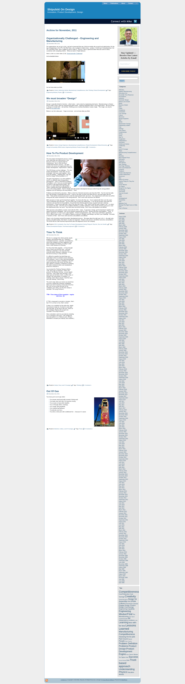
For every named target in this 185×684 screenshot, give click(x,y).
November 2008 (123, 564)
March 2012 (122, 510)
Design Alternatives (123, 599)
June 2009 (122, 562)
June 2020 (122, 342)
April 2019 (121, 365)
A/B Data (121, 90)
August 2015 (122, 440)
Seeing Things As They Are (90, 224)
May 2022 (121, 303)
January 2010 (122, 554)
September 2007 (123, 572)
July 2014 (121, 462)
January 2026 (122, 228)
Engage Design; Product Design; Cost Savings (127, 606)
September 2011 (123, 520)
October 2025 (122, 233)
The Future (122, 191)
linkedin (135, 21)
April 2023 (121, 284)
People (122, 641)
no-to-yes (130, 637)
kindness (132, 620)
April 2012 (121, 508)
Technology (122, 190)
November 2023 (123, 272)
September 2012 (123, 499)
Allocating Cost (123, 93)
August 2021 (122, 318)
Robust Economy (102, 145)
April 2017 (121, 406)
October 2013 (122, 477)
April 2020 (121, 345)
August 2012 (122, 501)
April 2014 (121, 467)
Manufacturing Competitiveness (77, 90)
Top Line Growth (102, 224)
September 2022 (123, 296)
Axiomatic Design (124, 100)
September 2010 (123, 540)
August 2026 (122, 216)
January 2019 (122, 371)
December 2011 (123, 515)
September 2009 (123, 560)
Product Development (99, 90)
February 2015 (123, 450)
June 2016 (122, 423)
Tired (80, 429)
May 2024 (121, 262)
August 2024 (122, 257)
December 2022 (123, 291)
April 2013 (121, 487)
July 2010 (121, 543)
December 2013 (123, 474)
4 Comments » (68, 92)
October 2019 (122, 355)
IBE (129, 618)
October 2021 (122, 315)
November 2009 (123, 557)
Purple (59, 92)
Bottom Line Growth (124, 101)
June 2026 (122, 220)
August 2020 (122, 338)
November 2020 (123, 333)
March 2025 (122, 245)
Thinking (79, 385)
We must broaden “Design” (61, 98)
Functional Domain (123, 618)
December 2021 (123, 311)
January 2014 (122, 472)
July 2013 (121, 482)
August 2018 (122, 379)
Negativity (121, 161)
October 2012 (122, 498)
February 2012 (123, 511)
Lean (120, 147)
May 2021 (121, 323)
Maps (120, 154)
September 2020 (123, 337)
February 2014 (123, 471)
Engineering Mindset (52, 92)
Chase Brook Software (108, 680)
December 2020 (123, 332)
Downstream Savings (125, 123)
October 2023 (122, 274)
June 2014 (122, 464)
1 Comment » (87, 385)
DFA (120, 120)
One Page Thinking (124, 166)
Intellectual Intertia (63, 90)
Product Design (81, 147)
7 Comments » (92, 147)
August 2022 (122, 298)
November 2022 (123, 293)
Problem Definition (128, 643)
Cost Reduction (124, 594)
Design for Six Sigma (125, 188)
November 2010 (123, 537)
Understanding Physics (127, 670)
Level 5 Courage (65, 385)
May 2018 (121, 384)
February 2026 (123, 226)
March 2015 (122, 448)
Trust (120, 196)
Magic (120, 150)
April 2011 (121, 528)
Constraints (60, 224)
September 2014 (123, 459)
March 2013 (122, 489)
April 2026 (121, 223)
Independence (123, 140)
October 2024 (122, 254)
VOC (120, 201)
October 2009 (122, 559)
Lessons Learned (127, 627)
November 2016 (123, 415)
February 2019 (123, 369)
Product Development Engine (54, 226)
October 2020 (122, 335)
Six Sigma (122, 186)
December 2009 (123, 555)
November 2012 (123, 496)
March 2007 (122, 576)
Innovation (122, 142)
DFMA (120, 122)
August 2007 (122, 574)
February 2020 (123, 349)
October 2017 (122, 396)
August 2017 (122, 399)
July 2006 (121, 579)
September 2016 (123, 418)
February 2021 (123, 328)
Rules (127, 654)
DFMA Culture (61, 147)
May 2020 (121, 343)
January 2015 (122, 452)
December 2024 (123, 250)
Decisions (121, 117)
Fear (65, 224)
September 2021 (123, 316)
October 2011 (122, 518)
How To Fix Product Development (64, 153)
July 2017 (121, 401)
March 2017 (122, 408)
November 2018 (123, 374)
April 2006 (121, 582)
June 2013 (122, 484)
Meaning (121, 156)
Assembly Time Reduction (126, 95)
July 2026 (121, 218)
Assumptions (122, 96)
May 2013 (121, 486)
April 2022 (121, 304)
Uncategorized (123, 198)
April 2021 (121, 325)
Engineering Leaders (124, 125)
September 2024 (123, 255)
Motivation (122, 159)
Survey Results (122, 660)
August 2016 (122, 420)
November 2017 (123, 394)
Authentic (56, 429)
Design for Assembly (52, 147)
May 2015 (121, 445)
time (128, 660)
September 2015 (123, 438)
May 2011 (121, 526)
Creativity (130, 596)
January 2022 (122, 310)
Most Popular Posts (124, 157)
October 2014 (122, 457)
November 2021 (123, 313)
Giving (120, 134)
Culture (56, 90)
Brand (120, 103)
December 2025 (123, 230)
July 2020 (121, 340)
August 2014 (122, 460)
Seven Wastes (123, 184)
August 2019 (122, 359)
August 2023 (122, 277)
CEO (55, 224)
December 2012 (123, 494)
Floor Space (122, 130)
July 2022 (121, 299)
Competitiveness (129, 591)
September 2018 (123, 377)
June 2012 (122, 504)
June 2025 (122, 240)
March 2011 (122, 530)
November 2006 (123, 577)
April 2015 (121, 447)
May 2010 (121, 547)
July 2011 (121, 523)
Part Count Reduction (125, 167)
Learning (123, 622)
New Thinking (89, 90)
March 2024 (122, 265)
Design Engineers (63, 145)
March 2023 (122, 286)
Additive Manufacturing (125, 91)
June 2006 (122, 581)
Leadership (122, 145)
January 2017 (122, 411)
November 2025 (123, 232)
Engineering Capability (127, 609)
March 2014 (122, 469)
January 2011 (122, 533)
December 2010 (123, 535)
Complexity (122, 110)
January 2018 (122, 391)
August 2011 (122, 521)
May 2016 (121, 425)
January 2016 (122, 432)
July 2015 (121, 442)
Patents (130, 639)
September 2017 (123, 398)
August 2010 (122, 542)
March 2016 (122, 428)
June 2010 (122, 545)
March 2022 (122, 306)
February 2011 (123, 532)
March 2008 (122, 571)
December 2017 (123, 393)
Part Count (123, 639)
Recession (122, 176)
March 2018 (122, 388)
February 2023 (123, 288)
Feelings (121, 128)
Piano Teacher (128, 641)
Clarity (120, 108)
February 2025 (123, 247)
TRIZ (120, 195)
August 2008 (122, 567)
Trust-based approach (68, 226)
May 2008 (121, 569)
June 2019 (122, 362)
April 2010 (121, 548)
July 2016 (121, 421)
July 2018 (121, 381)
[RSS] (46, 680)
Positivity (121, 169)
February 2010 (123, 552)
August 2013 (122, 481)
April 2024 (121, 264)
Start (127, 657)
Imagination (122, 139)
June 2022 (122, 301)
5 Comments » (81, 226)
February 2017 (123, 410)
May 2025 (121, 242)
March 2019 (122, 367)
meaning (122, 637)
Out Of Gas (52, 391)
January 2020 (122, 350)
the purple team (55, 108)
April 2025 (121, 243)
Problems (121, 171)
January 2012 (122, 513)
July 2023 (121, 279)
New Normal (122, 162)
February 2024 (123, 267)
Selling (121, 183)
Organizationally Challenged (74, 53)
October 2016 (122, 416)
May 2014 (121, 465)
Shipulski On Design (61, 9)
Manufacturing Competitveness (127, 632)
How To (69, 224)
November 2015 (123, 435)
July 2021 (121, 320)
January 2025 (122, 249)
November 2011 (123, 516)
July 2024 (121, 259)
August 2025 (122, 237)
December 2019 (123, 352)
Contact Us (64, 680)
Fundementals (123, 132)
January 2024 (122, 269)
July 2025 (121, 238)
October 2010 (122, 538)
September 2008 (123, 565)
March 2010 (122, 550)
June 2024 (122, 260)
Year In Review (123, 208)
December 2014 (123, 454)
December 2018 (123, 372)
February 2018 (123, 389)
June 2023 (122, 281)
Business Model (123, 105)
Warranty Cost (123, 203)
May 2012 (121, 506)
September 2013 (123, 479)
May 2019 (121, 364)
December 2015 (123, 433)
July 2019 (121, 360)
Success (133, 656)
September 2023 (123, 276)
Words (121, 674)
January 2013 (122, 493)
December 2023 (123, 271)
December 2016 (123, 413)
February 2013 (123, 491)
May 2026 (121, 221)
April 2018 (121, 386)
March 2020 (122, 347)
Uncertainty (122, 200)
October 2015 (122, 437)
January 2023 (122, 289)
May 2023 (121, 282)
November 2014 (123, 455)
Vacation (131, 672)
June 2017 (122, 403)
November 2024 (123, 252)
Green (120, 135)
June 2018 (122, 382)
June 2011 (121, 525)
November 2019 (123, 354)
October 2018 (122, 376)
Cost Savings (122, 113)
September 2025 (123, 235)
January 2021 (122, 330)
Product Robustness (124, 174)
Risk (120, 178)
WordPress (124, 680)
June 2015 (122, 443)
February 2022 (123, 308)
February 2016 (123, 430)
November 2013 (123, 476)
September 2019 (123, 357)
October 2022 (122, 294)
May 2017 (121, 404)
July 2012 (121, 503)
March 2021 (122, 327)
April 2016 (121, 427)
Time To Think (54, 232)
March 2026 (122, 225)
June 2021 (122, 321)
